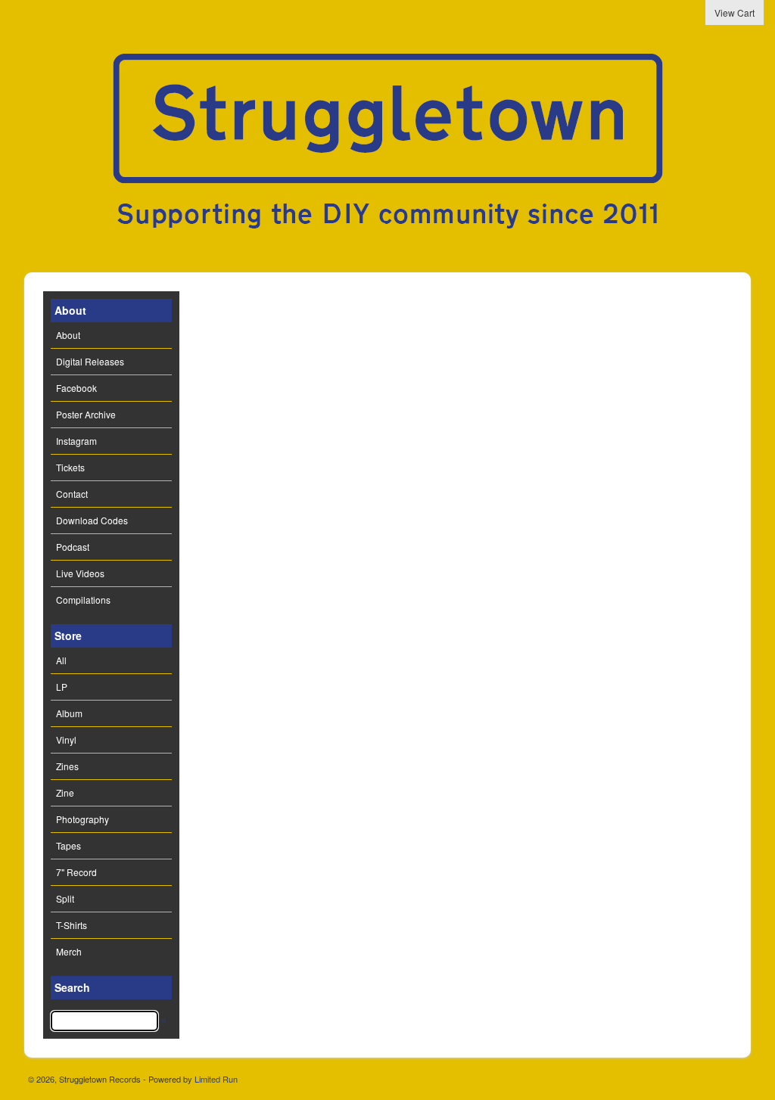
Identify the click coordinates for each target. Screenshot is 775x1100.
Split (65, 898)
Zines (67, 766)
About (68, 334)
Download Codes (92, 520)
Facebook (76, 387)
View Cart (734, 12)
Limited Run (216, 1079)
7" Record (76, 871)
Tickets (70, 467)
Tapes (68, 845)
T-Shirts (71, 924)
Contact (72, 493)
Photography (82, 819)
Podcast (72, 546)
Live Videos (80, 573)
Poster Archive (86, 414)
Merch (69, 951)
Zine (65, 792)
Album (69, 713)
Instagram (76, 440)
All (61, 660)
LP (61, 686)
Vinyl (66, 739)
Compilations (83, 599)
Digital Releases (90, 361)
